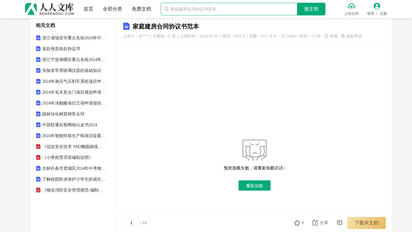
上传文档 (351, 13)
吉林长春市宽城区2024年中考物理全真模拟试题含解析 (74, 168)
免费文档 (141, 8)
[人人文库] (49, 9)
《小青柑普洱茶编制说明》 (67, 157)
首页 (88, 8)
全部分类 (112, 8)
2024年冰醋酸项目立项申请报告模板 (74, 103)
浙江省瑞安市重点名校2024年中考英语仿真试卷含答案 (74, 38)
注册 (383, 13)
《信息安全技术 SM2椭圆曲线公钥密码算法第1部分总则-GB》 (74, 146)
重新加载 (254, 185)
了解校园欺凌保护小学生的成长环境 (74, 179)
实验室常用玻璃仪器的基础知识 (71, 70)
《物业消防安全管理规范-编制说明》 (74, 190)
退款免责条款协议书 (61, 49)
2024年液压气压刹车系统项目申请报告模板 (74, 81)
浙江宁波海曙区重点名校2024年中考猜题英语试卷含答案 (74, 59)
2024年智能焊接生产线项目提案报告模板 (74, 136)
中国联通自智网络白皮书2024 (69, 125)
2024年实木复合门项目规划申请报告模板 (74, 92)
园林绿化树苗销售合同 (63, 114)
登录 (370, 13)
